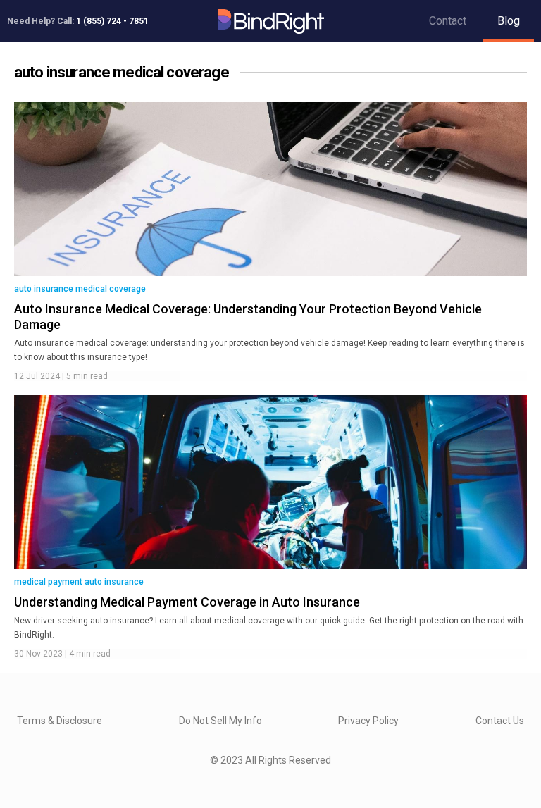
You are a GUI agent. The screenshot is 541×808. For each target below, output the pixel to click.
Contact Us (499, 720)
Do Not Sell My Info (220, 720)
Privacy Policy (368, 720)
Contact (447, 20)
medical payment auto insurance (79, 582)
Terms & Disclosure (59, 720)
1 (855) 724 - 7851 (112, 21)
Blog (508, 20)
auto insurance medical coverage (80, 289)
